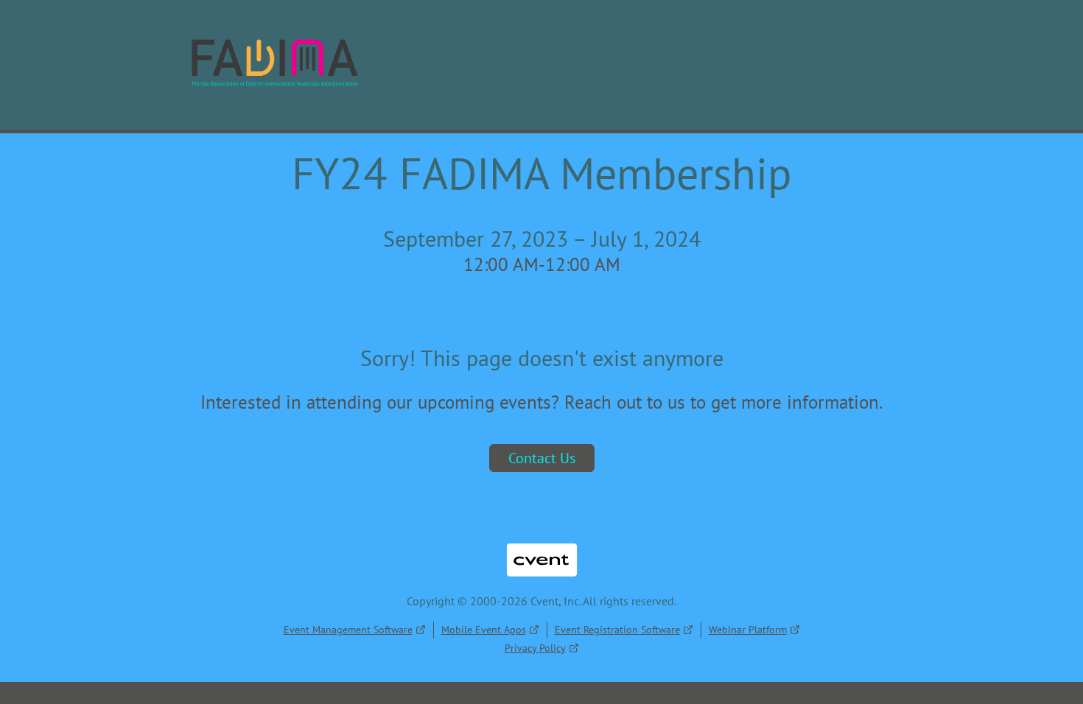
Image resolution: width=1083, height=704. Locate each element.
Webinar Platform (748, 629)
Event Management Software (348, 629)
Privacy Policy (535, 648)
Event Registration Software (617, 629)
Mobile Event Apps (483, 629)
